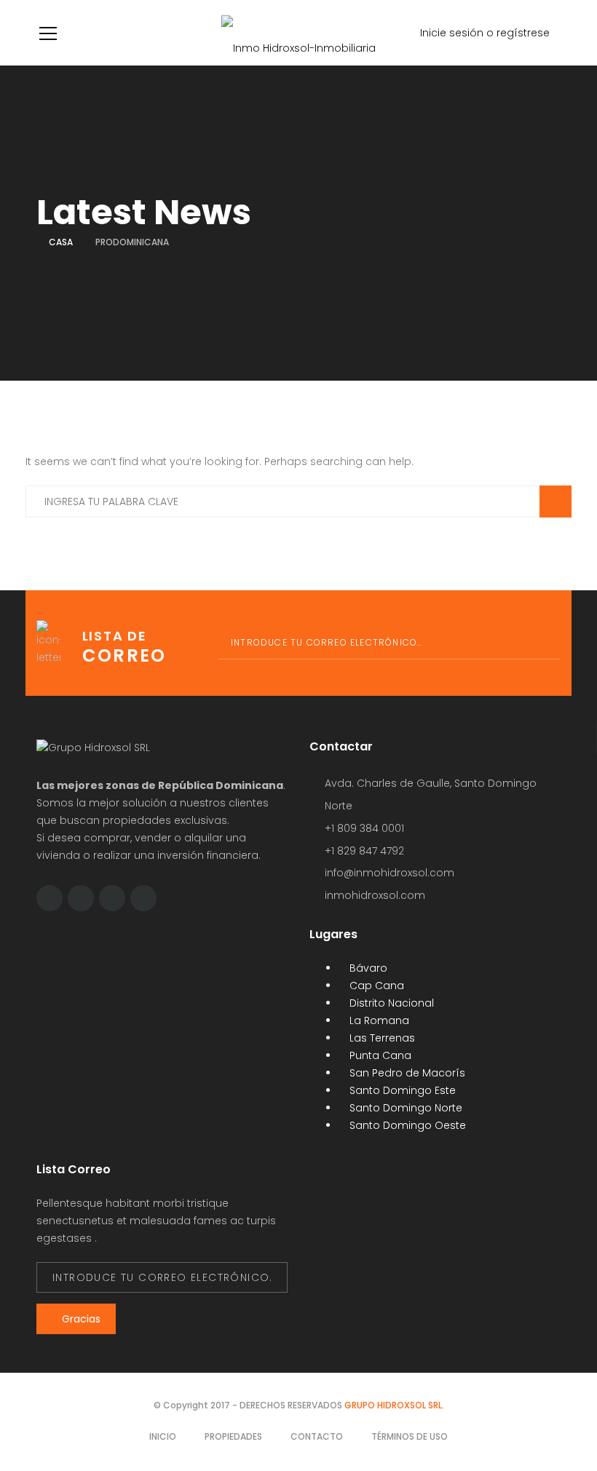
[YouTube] (143, 898)
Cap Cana (375, 985)
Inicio (162, 1436)
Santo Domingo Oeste (406, 1125)
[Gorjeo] (81, 898)
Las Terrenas (381, 1038)
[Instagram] (112, 898)
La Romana (378, 1020)
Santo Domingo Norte (404, 1108)
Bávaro (367, 968)
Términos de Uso (409, 1436)
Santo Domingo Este (401, 1090)
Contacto (316, 1436)
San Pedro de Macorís (406, 1073)
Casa (61, 242)
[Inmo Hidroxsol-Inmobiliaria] (298, 32)
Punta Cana (379, 1055)
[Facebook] (49, 898)
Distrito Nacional (390, 1003)
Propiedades (233, 1436)
